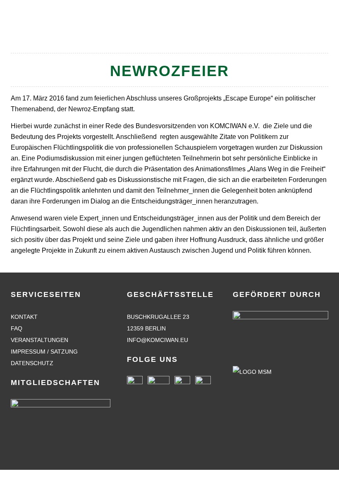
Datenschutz (32, 363)
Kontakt (24, 316)
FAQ (16, 328)
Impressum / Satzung (44, 351)
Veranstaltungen (39, 340)
